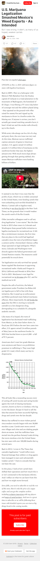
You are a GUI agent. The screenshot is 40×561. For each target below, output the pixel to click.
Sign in (35, 3)
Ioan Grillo (10, 36)
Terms (26, 543)
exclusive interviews (16, 494)
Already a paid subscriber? (20, 530)
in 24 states (19, 277)
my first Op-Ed (18, 208)
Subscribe (27, 3)
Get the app (30, 551)
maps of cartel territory (13, 497)
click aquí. (22, 79)
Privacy (20, 543)
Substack (9, 556)
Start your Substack (14, 551)
